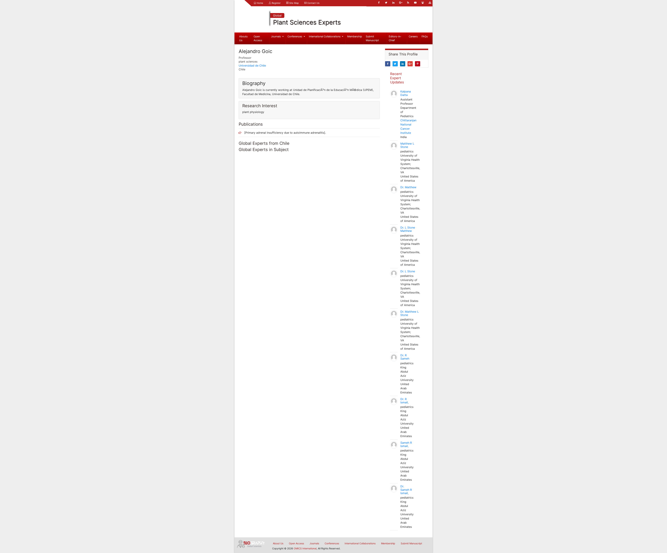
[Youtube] (415, 2)
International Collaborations (325, 36)
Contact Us (313, 3)
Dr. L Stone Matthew (407, 229)
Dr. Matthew (408, 187)
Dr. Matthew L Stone (409, 313)
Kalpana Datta (405, 93)
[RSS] (408, 2)
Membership (354, 36)
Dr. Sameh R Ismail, (406, 490)
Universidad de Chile (252, 65)
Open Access (258, 38)
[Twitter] (386, 2)
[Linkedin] (393, 2)
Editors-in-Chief (395, 38)
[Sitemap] (430, 2)
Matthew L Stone (407, 145)
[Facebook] (378, 2)
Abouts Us (243, 38)
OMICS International (305, 548)
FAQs (425, 36)
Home (259, 3)
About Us (278, 543)
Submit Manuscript (372, 38)
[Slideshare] (422, 2)
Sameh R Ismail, (406, 444)
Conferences (295, 36)
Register (276, 3)
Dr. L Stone (407, 271)
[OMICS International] (251, 543)
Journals (276, 36)
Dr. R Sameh (404, 356)
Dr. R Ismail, (404, 400)
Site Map (294, 3)
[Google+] (400, 2)
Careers (413, 36)
